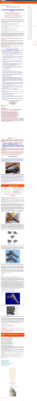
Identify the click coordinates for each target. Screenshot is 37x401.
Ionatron (9, 338)
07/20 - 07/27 (30, 21)
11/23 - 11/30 (30, 11)
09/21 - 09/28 (30, 16)
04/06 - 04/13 (30, 31)
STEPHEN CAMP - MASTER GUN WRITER (33, 26)
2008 (28, 8)
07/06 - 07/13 (30, 22)
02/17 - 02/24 (30, 35)
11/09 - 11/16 (30, 12)
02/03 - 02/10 (30, 36)
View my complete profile (34, 45)
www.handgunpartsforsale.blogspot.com (13, 374)
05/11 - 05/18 (30, 28)
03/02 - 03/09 (30, 34)
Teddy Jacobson (35, 44)
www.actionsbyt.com (13, 367)
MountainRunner (16, 347)
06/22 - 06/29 (30, 23)
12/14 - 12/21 (30, 9)
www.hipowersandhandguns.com (12, 375)
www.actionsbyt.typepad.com (13, 370)
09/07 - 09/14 (30, 17)
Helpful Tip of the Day (7, 2)
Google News (35, 42)
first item (6, 42)
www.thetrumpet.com (12, 384)
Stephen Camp (13, 157)
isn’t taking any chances (17, 86)
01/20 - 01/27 (30, 37)
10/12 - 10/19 (30, 14)
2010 (28, 7)
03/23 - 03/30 (30, 32)
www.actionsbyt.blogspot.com (13, 368)
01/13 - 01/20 (30, 38)
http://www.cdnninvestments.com (12, 378)
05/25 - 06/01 (30, 27)
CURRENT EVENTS (30, 25)
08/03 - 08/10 (30, 20)
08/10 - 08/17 (30, 19)
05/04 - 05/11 (30, 29)
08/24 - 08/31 (30, 18)
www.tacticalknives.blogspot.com (12, 369)
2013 (28, 5)
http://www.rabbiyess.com (12, 377)
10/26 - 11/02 (30, 13)
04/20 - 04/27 (30, 30)
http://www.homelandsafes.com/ (12, 383)
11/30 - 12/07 (30, 10)
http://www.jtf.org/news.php (12, 376)
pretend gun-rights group (6, 41)
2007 (28, 39)
